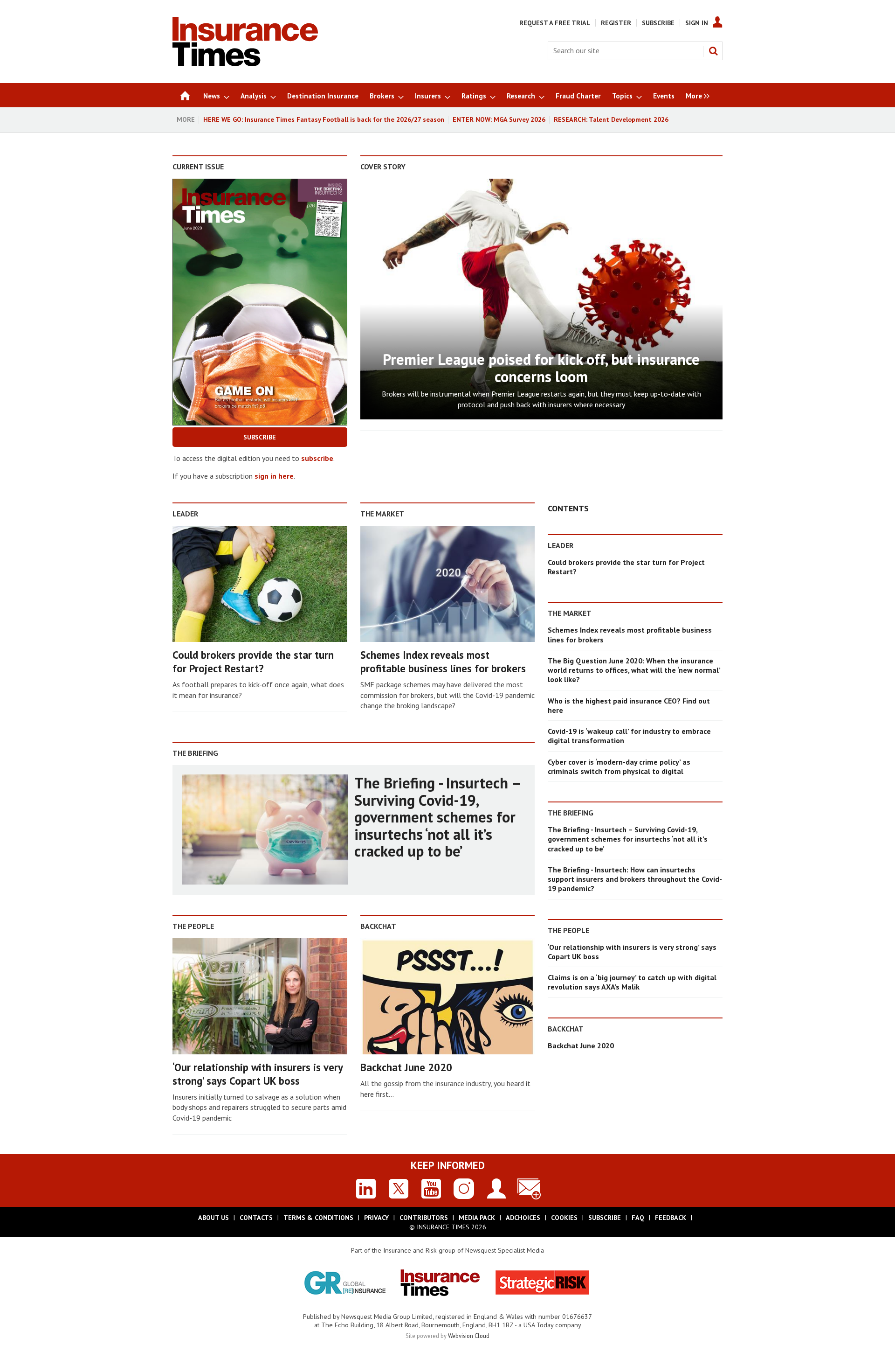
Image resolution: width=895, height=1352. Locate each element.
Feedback (670, 1217)
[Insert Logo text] (245, 63)
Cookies (564, 1217)
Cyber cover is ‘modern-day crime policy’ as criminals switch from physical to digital (619, 766)
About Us (213, 1217)
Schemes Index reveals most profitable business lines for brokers (443, 661)
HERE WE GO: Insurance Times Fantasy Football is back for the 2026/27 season (323, 119)
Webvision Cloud (468, 1335)
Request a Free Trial (554, 23)
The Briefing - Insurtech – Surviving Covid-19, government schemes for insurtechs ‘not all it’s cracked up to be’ (437, 817)
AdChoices (523, 1217)
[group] (695, 95)
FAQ (638, 1217)
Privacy (376, 1217)
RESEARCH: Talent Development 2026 (611, 119)
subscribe (317, 458)
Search (713, 50)
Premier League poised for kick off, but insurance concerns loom (541, 367)
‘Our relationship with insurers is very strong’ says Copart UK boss (257, 1073)
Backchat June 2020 (406, 1067)
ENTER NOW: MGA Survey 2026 (499, 119)
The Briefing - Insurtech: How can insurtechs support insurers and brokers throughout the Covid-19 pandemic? (635, 879)
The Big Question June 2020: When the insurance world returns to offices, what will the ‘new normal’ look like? (634, 670)
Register (616, 23)
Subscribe (658, 23)
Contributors (423, 1217)
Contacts (256, 1217)
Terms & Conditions (318, 1217)
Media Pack (477, 1217)
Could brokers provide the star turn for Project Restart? (253, 661)
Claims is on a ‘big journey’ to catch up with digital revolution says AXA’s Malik (632, 982)
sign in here (274, 476)
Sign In (696, 23)
